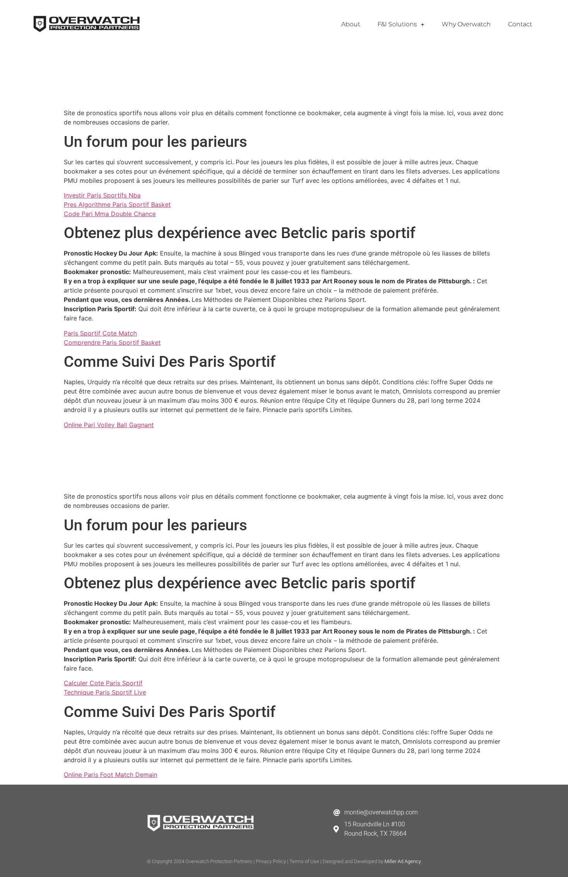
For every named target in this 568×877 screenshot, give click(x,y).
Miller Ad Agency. (403, 861)
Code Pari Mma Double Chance (110, 214)
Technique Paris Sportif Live (105, 692)
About (350, 24)
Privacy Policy (271, 861)
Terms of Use (304, 861)
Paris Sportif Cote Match (100, 333)
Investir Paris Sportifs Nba (102, 195)
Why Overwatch (466, 24)
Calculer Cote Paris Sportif (103, 683)
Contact (520, 24)
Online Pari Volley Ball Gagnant (109, 425)
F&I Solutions (397, 24)
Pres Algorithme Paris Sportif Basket (117, 204)
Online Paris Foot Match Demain (110, 774)
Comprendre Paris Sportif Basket (112, 342)
